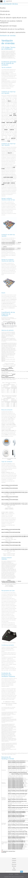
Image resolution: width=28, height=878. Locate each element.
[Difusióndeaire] (5, 14)
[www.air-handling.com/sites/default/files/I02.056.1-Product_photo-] (14, 503)
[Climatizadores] (5, 11)
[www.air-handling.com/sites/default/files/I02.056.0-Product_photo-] (14, 492)
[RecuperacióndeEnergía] (8, 25)
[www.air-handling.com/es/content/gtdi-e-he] (16, 840)
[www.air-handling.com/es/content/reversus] (16, 836)
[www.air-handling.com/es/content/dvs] (15, 780)
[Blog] (14, 867)
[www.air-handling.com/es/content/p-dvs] (16, 782)
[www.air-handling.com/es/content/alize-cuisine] (17, 799)
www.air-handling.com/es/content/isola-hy (8, 375)
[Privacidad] (16, 874)
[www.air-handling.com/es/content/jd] (15, 847)
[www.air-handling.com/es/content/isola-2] (16, 760)
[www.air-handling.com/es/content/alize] (15, 786)
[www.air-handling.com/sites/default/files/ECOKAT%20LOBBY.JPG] (14, 536)
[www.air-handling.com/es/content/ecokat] (9, 485)
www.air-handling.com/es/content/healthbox (8, 581)
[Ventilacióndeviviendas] (8, 35)
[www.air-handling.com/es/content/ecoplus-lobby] (11, 542)
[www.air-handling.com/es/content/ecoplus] (9, 496)
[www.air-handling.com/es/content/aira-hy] (15, 779)
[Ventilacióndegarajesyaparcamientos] (12, 32)
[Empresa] (14, 858)
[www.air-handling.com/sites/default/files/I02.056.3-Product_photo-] (14, 549)
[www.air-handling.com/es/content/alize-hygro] (17, 790)
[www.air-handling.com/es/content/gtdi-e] (16, 843)
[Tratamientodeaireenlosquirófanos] (12, 29)
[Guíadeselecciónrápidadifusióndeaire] (13, 17)
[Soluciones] (14, 864)
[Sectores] (14, 862)
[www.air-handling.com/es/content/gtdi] (15, 845)
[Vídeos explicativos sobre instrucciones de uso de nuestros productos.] (14, 866)
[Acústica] (3, 8)
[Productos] (14, 860)
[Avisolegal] (11, 874)
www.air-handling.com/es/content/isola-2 (7, 368)
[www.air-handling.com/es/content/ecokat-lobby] (10, 529)
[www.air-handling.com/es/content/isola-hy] (18, 772)
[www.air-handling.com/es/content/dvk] (15, 784)
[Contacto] (14, 869)
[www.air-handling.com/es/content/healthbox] (17, 811)
